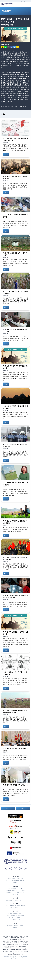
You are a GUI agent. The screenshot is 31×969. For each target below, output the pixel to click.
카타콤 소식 (8, 890)
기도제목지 (16, 925)
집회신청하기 (17, 907)
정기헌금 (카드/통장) (17, 913)
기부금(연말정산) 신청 (15, 919)
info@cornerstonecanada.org (15, 954)
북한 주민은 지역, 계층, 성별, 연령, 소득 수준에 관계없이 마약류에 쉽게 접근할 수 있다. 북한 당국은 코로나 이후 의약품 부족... (15, 338)
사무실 (13, 878)
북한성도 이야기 (21, 890)
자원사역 (12, 907)
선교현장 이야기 (9, 892)
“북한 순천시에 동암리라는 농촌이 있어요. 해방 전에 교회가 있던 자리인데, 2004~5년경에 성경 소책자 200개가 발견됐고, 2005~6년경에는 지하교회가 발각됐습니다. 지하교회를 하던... (15, 376)
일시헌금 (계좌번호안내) (12, 915)
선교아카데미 (9, 900)
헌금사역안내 (21, 915)
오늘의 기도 (10, 888)
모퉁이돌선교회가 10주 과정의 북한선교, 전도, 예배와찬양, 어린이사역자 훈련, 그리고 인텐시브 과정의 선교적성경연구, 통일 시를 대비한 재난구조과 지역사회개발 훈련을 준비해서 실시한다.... (15, 642)
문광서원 (22, 880)
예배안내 (23, 905)
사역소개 (10, 878)
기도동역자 (15, 888)
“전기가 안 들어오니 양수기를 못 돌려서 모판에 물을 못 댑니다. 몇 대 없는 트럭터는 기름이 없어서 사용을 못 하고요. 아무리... (15, 529)
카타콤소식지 (10, 925)
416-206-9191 (18, 953)
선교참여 (7, 905)
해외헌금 (19, 917)
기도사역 (12, 905)
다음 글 (23, 809)
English (28, 1)
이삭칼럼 (21, 888)
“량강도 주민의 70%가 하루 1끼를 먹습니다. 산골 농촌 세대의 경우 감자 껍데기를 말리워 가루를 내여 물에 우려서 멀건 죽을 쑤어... (15, 604)
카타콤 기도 (14, 890)
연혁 (22, 878)
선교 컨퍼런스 (16, 900)
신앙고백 (18, 878)
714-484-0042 (21, 946)
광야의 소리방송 (15, 880)
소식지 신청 (17, 905)
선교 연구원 (8, 880)
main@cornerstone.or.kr (18, 939)
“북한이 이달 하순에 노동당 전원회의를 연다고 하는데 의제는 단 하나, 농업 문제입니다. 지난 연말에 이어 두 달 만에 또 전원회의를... (15, 757)
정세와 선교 (22, 892)
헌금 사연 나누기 (12, 917)
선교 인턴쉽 (21, 900)
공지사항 (23, 1)
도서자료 (21, 925)
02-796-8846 (19, 938)
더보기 (6, 154)
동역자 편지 (16, 892)
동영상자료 (15, 927)
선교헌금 (10, 913)
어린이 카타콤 (15, 894)
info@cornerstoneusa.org (19, 948)
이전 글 (8, 809)
